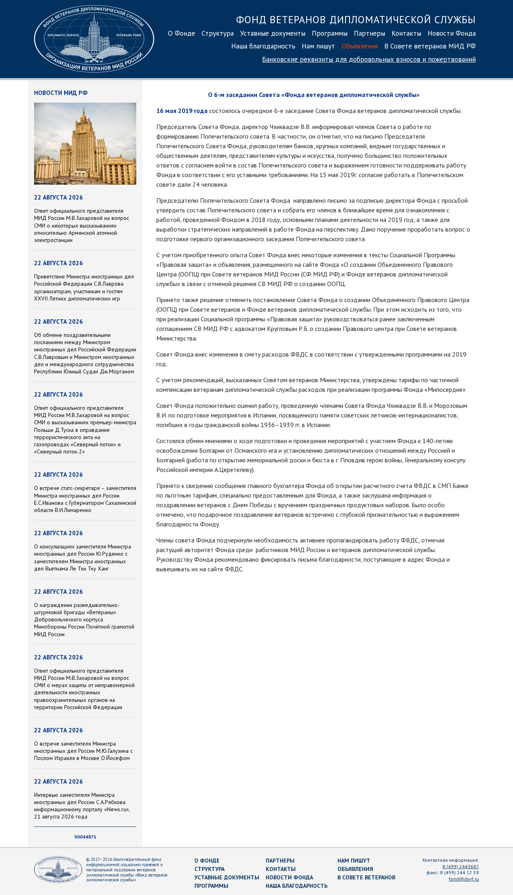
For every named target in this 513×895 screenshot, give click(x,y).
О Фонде (181, 33)
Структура (218, 33)
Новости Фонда (452, 33)
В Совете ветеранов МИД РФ (430, 45)
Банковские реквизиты (369, 59)
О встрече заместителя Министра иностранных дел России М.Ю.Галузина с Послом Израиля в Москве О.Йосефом (83, 751)
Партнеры (369, 33)
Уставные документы (272, 33)
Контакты (406, 33)
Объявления (359, 45)
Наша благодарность (263, 45)
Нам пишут (318, 45)
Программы (329, 33)
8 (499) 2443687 (460, 866)
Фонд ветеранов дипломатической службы (356, 19)
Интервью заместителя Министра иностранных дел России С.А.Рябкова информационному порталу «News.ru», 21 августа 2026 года (82, 805)
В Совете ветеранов (366, 877)
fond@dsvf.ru (464, 879)
